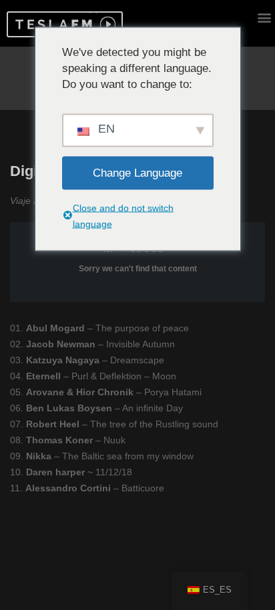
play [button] (106, 24)
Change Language (137, 172)
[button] (52, 24)
